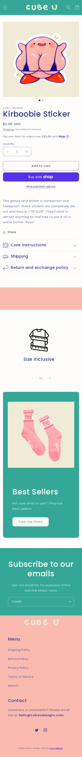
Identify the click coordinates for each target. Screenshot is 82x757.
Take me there (30, 522)
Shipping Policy (19, 650)
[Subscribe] (69, 601)
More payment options (41, 186)
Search (13, 686)
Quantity (8, 144)
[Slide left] (32, 378)
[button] (5, 7)
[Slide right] (49, 378)
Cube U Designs (33, 748)
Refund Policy (18, 659)
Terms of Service (21, 677)
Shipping (8, 129)
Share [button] (12, 232)
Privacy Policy (18, 668)
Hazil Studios (56, 748)
